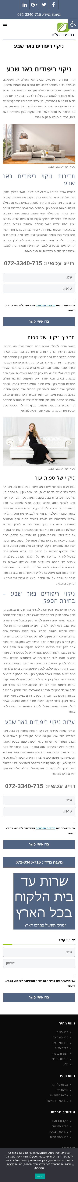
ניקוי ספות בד (60, 1037)
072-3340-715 (29, 14)
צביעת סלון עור (59, 1084)
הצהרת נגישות (60, 1053)
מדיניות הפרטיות (45, 305)
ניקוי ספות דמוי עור (57, 1100)
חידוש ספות (61, 1048)
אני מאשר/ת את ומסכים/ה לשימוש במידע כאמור (40, 308)
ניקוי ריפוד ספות (59, 1137)
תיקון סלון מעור (59, 1121)
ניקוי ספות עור (60, 1043)
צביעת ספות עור (59, 1095)
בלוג (65, 1064)
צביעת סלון (62, 1090)
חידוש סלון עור (60, 1126)
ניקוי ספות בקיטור (58, 1131)
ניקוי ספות (62, 1032)
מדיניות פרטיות (59, 1059)
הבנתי (40, 1176)
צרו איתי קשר (39, 321)
